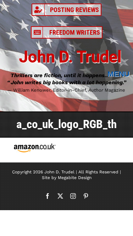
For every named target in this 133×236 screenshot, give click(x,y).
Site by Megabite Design (67, 177)
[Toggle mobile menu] (120, 74)
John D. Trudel (70, 57)
